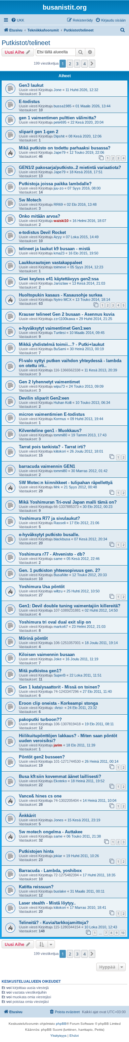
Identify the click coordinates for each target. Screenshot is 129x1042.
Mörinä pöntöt (33, 638)
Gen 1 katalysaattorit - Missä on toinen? (59, 687)
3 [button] (77, 64)
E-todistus (29, 101)
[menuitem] (17, 20)
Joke (58, 659)
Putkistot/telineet (26, 42)
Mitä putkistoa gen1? (40, 670)
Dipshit (59, 136)
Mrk (57, 487)
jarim (58, 745)
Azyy (58, 237)
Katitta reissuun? (36, 886)
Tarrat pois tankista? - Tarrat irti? (52, 446)
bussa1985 (62, 106)
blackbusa (62, 539)
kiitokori (60, 451)
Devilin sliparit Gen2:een (44, 398)
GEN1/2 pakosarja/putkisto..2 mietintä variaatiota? (70, 167)
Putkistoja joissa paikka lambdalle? (55, 183)
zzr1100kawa (64, 319)
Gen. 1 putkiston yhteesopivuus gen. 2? (59, 570)
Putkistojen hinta (36, 851)
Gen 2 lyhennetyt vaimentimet (49, 381)
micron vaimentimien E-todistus (52, 414)
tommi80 (60, 435)
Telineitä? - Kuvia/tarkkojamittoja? (54, 922)
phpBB (61, 1023)
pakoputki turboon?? (40, 719)
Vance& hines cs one (40, 796)
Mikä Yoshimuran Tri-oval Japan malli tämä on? (68, 502)
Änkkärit (27, 815)
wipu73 (59, 386)
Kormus (60, 419)
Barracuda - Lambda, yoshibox (50, 870)
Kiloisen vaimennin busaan (47, 654)
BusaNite (61, 575)
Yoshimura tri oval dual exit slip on (55, 622)
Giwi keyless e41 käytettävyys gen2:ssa (59, 278)
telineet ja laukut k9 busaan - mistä (54, 248)
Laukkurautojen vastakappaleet (50, 262)
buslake (60, 891)
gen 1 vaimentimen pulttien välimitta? (57, 117)
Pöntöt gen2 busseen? (42, 756)
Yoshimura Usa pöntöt (41, 586)
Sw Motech (30, 199)
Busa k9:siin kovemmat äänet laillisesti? (60, 776)
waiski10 (61, 221)
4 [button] (84, 64)
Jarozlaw (61, 283)
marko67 (61, 627)
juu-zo (59, 188)
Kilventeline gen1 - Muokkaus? (50, 430)
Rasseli (59, 523)
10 (122, 933)
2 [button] (70, 64)
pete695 (60, 122)
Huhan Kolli (62, 403)
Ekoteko (60, 781)
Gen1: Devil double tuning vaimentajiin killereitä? (69, 605)
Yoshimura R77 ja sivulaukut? (49, 518)
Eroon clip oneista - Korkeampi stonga (58, 703)
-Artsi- (59, 708)
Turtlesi (59, 333)
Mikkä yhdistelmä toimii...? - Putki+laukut (61, 344)
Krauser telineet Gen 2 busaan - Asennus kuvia (66, 314)
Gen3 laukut (31, 85)
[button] (92, 64)
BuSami (60, 349)
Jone (58, 90)
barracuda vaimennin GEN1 (47, 466)
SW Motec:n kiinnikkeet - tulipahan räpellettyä (65, 482)
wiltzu (58, 591)
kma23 (59, 253)
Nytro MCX (62, 300)
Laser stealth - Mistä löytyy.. (47, 903)
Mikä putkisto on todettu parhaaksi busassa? (64, 147)
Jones (59, 820)
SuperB (59, 675)
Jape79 (59, 152)
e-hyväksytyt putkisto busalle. (49, 534)
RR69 (58, 204)
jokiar (58, 856)
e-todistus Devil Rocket (42, 232)
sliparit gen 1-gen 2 (38, 131)
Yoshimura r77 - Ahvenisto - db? (52, 554)
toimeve (60, 267)
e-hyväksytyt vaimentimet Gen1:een (55, 328)
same (58, 559)
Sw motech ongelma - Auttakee (50, 831)
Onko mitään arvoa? (39, 216)
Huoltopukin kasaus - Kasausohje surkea (60, 295)
